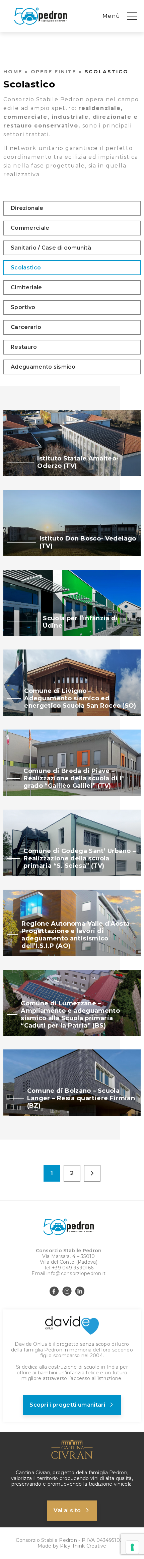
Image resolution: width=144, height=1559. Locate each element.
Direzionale (27, 208)
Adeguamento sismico (43, 367)
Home (12, 72)
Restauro (24, 347)
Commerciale (30, 228)
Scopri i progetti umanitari (67, 1405)
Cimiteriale (26, 287)
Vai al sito (67, 1510)
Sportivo (23, 307)
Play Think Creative (83, 1546)
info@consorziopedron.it (76, 1273)
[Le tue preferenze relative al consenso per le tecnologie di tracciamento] (132, 1547)
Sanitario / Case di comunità (51, 248)
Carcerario (26, 327)
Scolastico (26, 267)
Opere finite (54, 72)
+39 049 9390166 (72, 1268)
